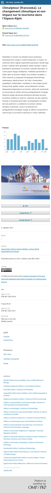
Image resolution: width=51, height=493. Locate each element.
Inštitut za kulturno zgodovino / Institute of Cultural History (25, 418)
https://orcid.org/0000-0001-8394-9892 (17, 28)
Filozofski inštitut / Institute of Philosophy (18, 390)
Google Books (24, 220)
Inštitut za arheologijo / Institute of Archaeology (21, 408)
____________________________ (12, 467)
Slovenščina (8, 340)
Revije (6, 363)
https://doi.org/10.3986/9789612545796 (22, 45)
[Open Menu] (2, 2)
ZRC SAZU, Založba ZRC (14, 2)
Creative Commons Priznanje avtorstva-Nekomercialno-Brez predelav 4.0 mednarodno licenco (23, 279)
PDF (26, 206)
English (6, 336)
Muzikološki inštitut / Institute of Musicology (19, 448)
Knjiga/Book (25, 213)
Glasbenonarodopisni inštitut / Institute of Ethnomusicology (25, 399)
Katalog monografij (11, 359)
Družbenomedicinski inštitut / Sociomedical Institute (22, 386)
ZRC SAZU (7, 354)
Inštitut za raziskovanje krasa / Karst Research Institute (23, 421)
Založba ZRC (8, 470)
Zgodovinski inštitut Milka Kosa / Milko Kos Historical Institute (25, 463)
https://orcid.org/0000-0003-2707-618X (17, 35)
